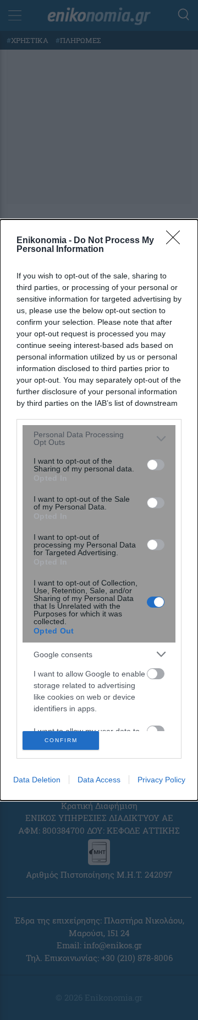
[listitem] (99, 438)
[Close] (176, 240)
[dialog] (99, 510)
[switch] (155, 464)
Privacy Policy (161, 779)
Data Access (99, 779)
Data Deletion (37, 779)
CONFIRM (61, 740)
